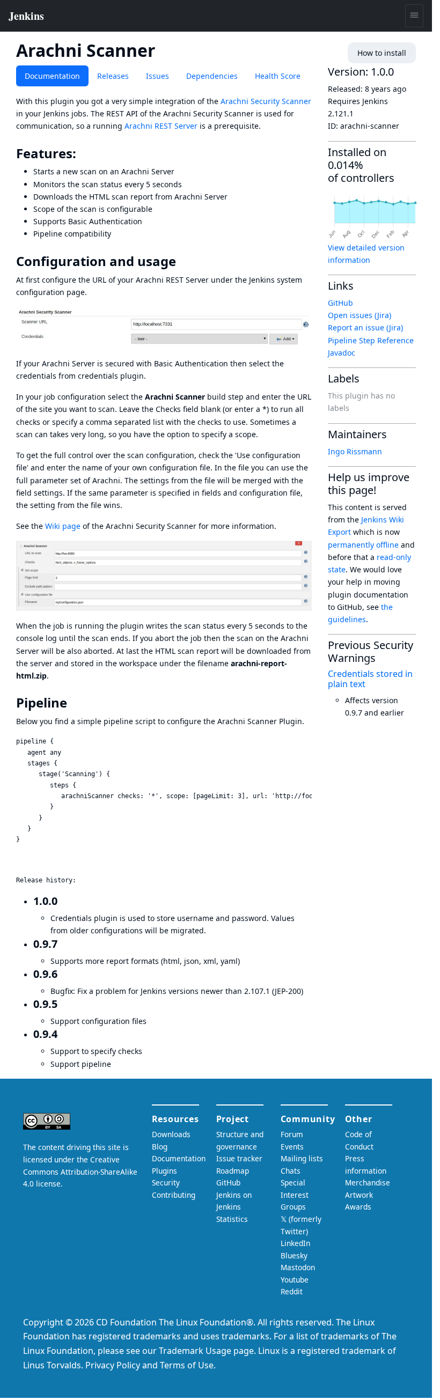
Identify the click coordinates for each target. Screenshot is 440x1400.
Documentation (52, 76)
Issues (157, 76)
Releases (113, 76)
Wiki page (62, 526)
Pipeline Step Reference (371, 340)
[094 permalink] (63, 1034)
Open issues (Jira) (359, 315)
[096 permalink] (63, 974)
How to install (381, 53)
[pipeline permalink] (74, 703)
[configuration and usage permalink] (183, 261)
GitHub (340, 303)
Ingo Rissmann (355, 451)
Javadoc (341, 353)
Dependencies (212, 76)
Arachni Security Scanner (266, 101)
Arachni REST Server (160, 126)
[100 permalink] (63, 901)
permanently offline (363, 545)
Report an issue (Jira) (365, 327)
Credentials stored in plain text (370, 679)
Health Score (277, 76)
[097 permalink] (63, 943)
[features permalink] (83, 153)
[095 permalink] (63, 1004)
